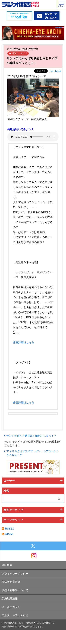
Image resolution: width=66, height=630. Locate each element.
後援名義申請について (15, 590)
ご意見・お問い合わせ (15, 615)
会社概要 (7, 565)
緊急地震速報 (10, 598)
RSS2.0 (9, 528)
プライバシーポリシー (15, 573)
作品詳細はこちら (23, 342)
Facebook (55, 71)
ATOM (9, 533)
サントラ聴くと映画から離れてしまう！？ (31, 435)
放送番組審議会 (11, 581)
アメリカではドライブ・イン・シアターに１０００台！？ (32, 453)
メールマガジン (11, 606)
